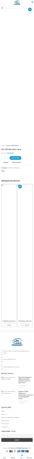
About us (4, 414)
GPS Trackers (5, 423)
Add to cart (15, 158)
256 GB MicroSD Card (25, 321)
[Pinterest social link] (11, 171)
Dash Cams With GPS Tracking (10, 417)
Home (3, 145)
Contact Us (4, 427)
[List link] (17, 359)
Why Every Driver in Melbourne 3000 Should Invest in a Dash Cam (24, 380)
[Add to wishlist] (13, 186)
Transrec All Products (12, 145)
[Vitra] (9, 331)
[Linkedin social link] (13, 171)
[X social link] (9, 171)
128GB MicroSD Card (9, 321)
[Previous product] (28, 145)
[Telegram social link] (15, 171)
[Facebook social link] (7, 171)
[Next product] (32, 145)
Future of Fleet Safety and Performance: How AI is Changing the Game (25, 395)
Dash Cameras (5, 420)
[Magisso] (25, 331)
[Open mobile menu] (2, 3)
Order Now (13, 190)
